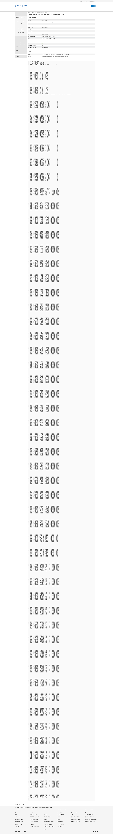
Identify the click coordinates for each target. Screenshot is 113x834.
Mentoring (59, 821)
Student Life (59, 812)
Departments (17, 817)
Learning (45, 814)
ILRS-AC (17, 56)
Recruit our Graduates (89, 817)
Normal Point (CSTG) (20, 28)
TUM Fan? (17, 826)
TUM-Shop (59, 826)
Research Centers (33, 814)
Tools (17, 48)
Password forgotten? (92, 1)
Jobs (16, 831)
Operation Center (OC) (20, 44)
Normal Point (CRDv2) (20, 17)
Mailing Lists (18, 46)
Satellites (17, 40)
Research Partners (34, 819)
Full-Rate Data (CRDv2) (37, 12)
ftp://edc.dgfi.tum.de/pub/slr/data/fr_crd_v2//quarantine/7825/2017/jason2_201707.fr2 (55, 56)
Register (81, 1)
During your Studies (48, 824)
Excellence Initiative (34, 816)
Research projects (33, 817)
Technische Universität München (21, 7)
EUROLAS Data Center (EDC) (21, 5)
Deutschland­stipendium (90, 821)
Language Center (75, 821)
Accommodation (60, 814)
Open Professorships (34, 826)
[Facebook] (93, 831)
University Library (18, 819)
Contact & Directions (19, 828)
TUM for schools (60, 824)
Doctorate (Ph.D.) (33, 822)
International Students (48, 817)
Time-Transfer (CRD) (20, 32)
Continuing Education (48, 828)
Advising (45, 819)
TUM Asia (73, 814)
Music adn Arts (60, 817)
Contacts (45, 829)
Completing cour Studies (49, 826)
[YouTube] (97, 831)
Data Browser (18, 34)
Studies (46, 810)
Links (17, 52)
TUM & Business (89, 810)
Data (17, 14)
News (16, 814)
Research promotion (34, 821)
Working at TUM (18, 824)
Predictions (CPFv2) (20, 21)
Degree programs (47, 816)
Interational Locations (75, 812)
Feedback (20, 831)
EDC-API (17, 50)
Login (86, 1)
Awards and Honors (19, 821)
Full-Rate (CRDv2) (19, 19)
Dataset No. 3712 (44, 12)
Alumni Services (60, 822)
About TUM (18, 810)
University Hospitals (19, 822)
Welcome (18, 12)
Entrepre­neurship (88, 812)
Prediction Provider (20, 42)
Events (58, 819)
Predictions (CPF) (19, 26)
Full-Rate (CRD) (19, 25)
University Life (61, 810)
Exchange (73, 817)
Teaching (45, 812)
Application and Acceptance (49, 821)
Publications (17, 816)
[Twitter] (95, 831)
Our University (18, 812)
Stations (17, 39)
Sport (58, 816)
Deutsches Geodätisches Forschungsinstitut (24, 6)
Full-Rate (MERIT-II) (20, 30)
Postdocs (32, 824)
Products (17, 37)
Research (33, 810)
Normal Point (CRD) (20, 23)
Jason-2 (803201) (44, 20)
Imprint (23, 804)
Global (73, 810)
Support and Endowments (90, 819)
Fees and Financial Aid (48, 822)
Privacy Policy (17, 804)
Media (25, 831)
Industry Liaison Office (89, 816)
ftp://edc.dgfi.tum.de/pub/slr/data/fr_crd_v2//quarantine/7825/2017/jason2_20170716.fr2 (55, 54)
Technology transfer (89, 814)
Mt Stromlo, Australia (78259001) (47, 22)
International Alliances (75, 819)
